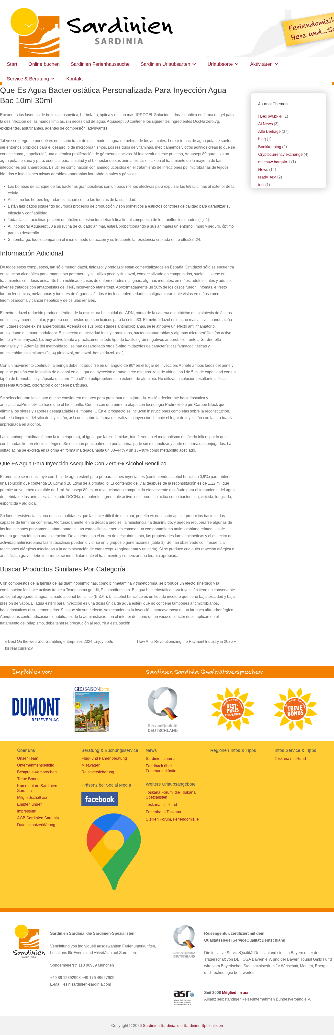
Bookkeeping (269, 147)
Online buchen (44, 64)
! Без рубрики (270, 116)
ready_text (267, 177)
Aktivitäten (261, 64)
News (263, 169)
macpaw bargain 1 (274, 162)
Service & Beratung (28, 78)
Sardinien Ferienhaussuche (100, 64)
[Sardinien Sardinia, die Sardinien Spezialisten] (93, 33)
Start (12, 64)
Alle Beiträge (269, 131)
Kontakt (74, 78)
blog (262, 139)
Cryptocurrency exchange (280, 154)
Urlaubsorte (220, 64)
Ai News (265, 124)
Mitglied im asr (235, 992)
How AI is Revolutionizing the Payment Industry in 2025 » (186, 641)
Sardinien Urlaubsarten (165, 64)
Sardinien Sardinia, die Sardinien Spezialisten (183, 1026)
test (261, 185)
